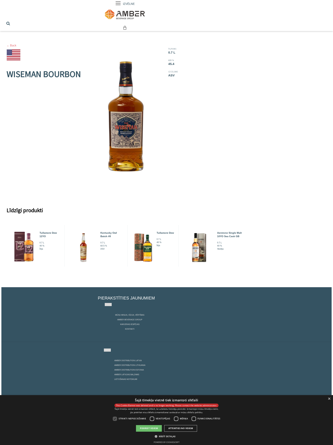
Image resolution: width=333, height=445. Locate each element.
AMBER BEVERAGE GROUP (129, 320)
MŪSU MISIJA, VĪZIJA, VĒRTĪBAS (129, 315)
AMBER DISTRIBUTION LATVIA (128, 360)
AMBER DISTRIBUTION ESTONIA (129, 370)
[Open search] (8, 23)
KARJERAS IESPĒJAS (129, 324)
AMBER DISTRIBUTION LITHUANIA (129, 365)
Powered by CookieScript (167, 442)
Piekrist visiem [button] (149, 428)
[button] (166, 436)
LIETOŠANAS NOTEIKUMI (125, 379)
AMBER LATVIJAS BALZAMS (126, 374)
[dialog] (166, 420)
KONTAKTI (129, 329)
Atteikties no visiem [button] (180, 428)
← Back (11, 45)
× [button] (329, 399)
